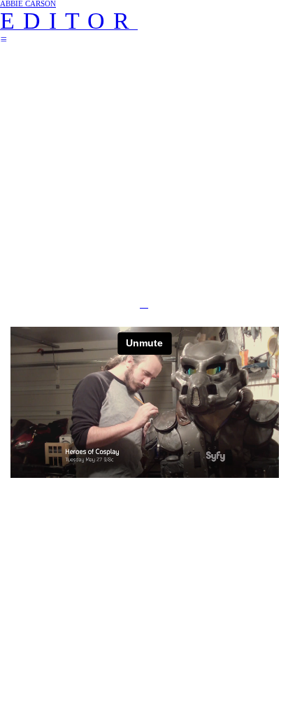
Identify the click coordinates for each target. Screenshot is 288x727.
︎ (4, 39)
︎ (144, 303)
